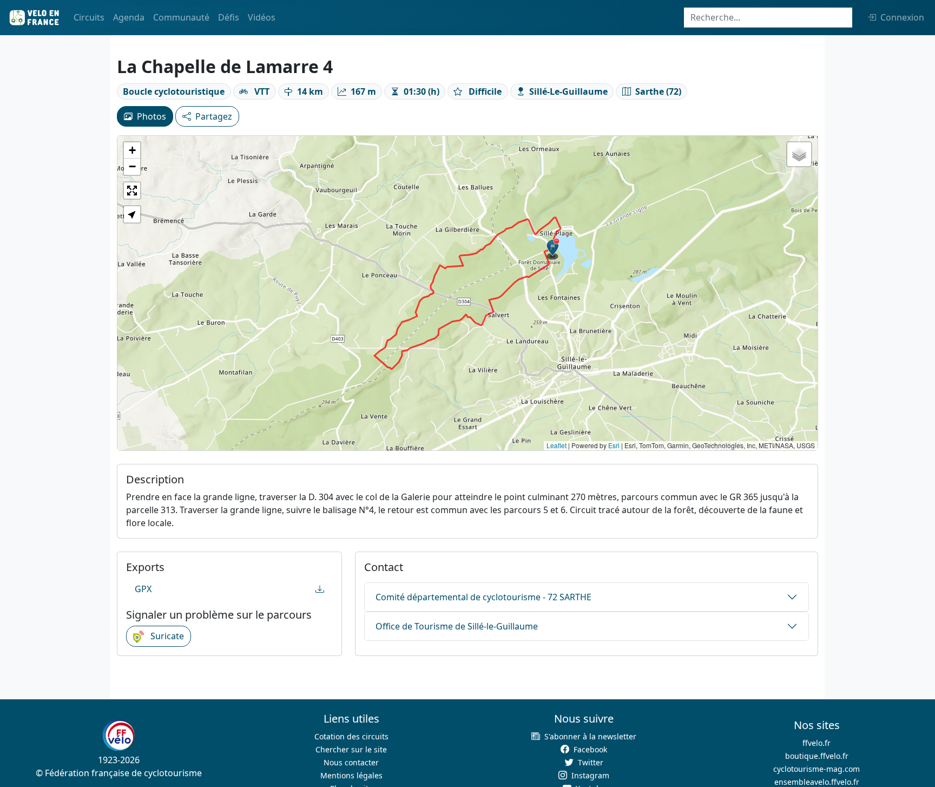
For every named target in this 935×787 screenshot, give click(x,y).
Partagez (213, 116)
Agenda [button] (128, 17)
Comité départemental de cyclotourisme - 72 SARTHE (483, 597)
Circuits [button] (89, 17)
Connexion (902, 17)
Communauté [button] (181, 17)
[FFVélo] (118, 736)
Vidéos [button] (261, 17)
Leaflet (556, 445)
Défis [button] (228, 17)
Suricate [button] (166, 636)
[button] (552, 249)
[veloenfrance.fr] (33, 17)
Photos (151, 116)
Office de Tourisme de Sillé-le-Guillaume (457, 626)
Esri (614, 445)
